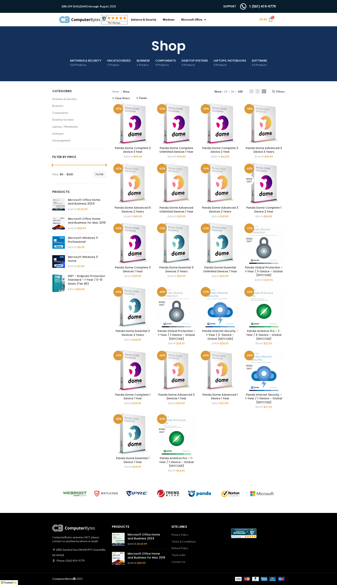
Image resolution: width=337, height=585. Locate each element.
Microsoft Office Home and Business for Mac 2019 (87, 221)
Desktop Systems (63, 119)
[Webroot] (74, 493)
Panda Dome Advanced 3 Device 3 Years (264, 150)
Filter (99, 174)
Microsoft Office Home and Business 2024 (84, 202)
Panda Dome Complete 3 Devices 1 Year (133, 269)
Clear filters (122, 98)
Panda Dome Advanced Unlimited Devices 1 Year (176, 210)
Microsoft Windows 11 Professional (83, 240)
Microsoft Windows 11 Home (83, 259)
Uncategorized (61, 140)
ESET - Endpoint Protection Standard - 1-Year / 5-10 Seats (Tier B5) (86, 280)
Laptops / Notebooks (65, 126)
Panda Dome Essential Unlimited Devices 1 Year (220, 269)
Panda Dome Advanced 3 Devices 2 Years (220, 210)
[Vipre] (137, 493)
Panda (143, 98)
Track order (178, 555)
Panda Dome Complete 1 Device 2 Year (263, 210)
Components (60, 112)
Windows (169, 19)
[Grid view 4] (264, 91)
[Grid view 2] (251, 91)
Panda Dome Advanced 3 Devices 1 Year (176, 397)
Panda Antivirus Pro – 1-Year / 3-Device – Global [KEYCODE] (263, 335)
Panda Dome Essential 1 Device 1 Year (132, 460)
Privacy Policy (179, 534)
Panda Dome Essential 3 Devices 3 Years (176, 269)
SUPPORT (229, 6)
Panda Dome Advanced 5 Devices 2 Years (133, 210)
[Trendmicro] (168, 493)
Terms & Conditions (183, 541)
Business (57, 105)
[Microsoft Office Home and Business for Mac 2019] (58, 223)
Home (116, 91)
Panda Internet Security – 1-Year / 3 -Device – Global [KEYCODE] (220, 335)
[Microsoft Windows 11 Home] (58, 261)
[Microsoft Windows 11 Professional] (58, 242)
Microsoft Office (191, 19)
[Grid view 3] (257, 91)
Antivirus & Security (143, 19)
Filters (280, 91)
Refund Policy (179, 548)
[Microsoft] (262, 493)
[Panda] (199, 493)
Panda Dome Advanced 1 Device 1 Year (220, 397)
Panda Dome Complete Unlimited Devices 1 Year (176, 150)
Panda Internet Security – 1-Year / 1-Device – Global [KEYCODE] (263, 398)
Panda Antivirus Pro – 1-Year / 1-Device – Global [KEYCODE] (176, 462)
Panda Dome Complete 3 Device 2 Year (220, 150)
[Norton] (230, 493)
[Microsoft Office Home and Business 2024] (58, 204)
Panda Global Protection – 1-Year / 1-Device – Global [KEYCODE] (176, 335)
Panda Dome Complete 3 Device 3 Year (133, 150)
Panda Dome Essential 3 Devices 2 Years (133, 333)
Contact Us (178, 561)
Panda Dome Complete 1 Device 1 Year (132, 397)
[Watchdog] (106, 494)
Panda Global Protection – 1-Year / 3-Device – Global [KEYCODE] (264, 271)
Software (58, 133)
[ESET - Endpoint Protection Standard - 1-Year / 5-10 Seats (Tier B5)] (58, 283)
